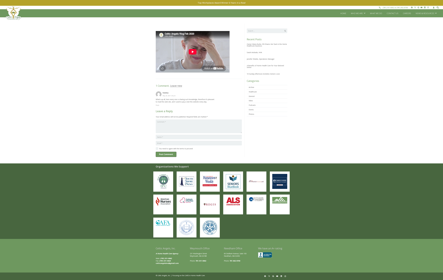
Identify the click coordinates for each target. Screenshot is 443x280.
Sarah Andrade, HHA (254, 52)
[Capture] (163, 181)
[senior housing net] (256, 181)
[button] (437, 7)
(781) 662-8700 (402, 7)
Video (251, 101)
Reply (157, 105)
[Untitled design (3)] (279, 181)
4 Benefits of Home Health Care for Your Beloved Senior (265, 66)
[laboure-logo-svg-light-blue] (186, 227)
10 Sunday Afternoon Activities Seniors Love (263, 74)
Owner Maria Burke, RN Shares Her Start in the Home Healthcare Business (267, 45)
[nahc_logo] (279, 200)
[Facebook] (411, 7)
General (251, 96)
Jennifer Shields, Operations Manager (260, 59)
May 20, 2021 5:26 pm (169, 96)
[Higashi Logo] (209, 227)
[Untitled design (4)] (186, 181)
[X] (415, 7)
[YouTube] (421, 7)
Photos (251, 114)
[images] (163, 201)
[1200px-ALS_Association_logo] (233, 201)
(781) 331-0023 (165, 261)
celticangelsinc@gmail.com (167, 263)
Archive (251, 87)
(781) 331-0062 (388, 7)
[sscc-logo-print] (256, 199)
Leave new (176, 85)
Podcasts (252, 105)
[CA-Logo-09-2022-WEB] (13, 13)
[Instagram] (428, 7)
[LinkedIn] (424, 7)
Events (251, 110)
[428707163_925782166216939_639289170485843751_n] (209, 204)
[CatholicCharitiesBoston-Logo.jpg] (186, 200)
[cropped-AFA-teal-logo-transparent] (163, 223)
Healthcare (253, 92)
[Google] (418, 7)
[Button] (434, 7)
